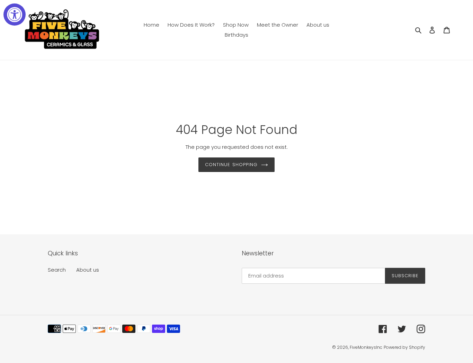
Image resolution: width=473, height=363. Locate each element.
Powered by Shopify (404, 347)
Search (57, 269)
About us (87, 269)
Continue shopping (231, 164)
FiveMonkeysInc (366, 347)
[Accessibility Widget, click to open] (14, 14)
